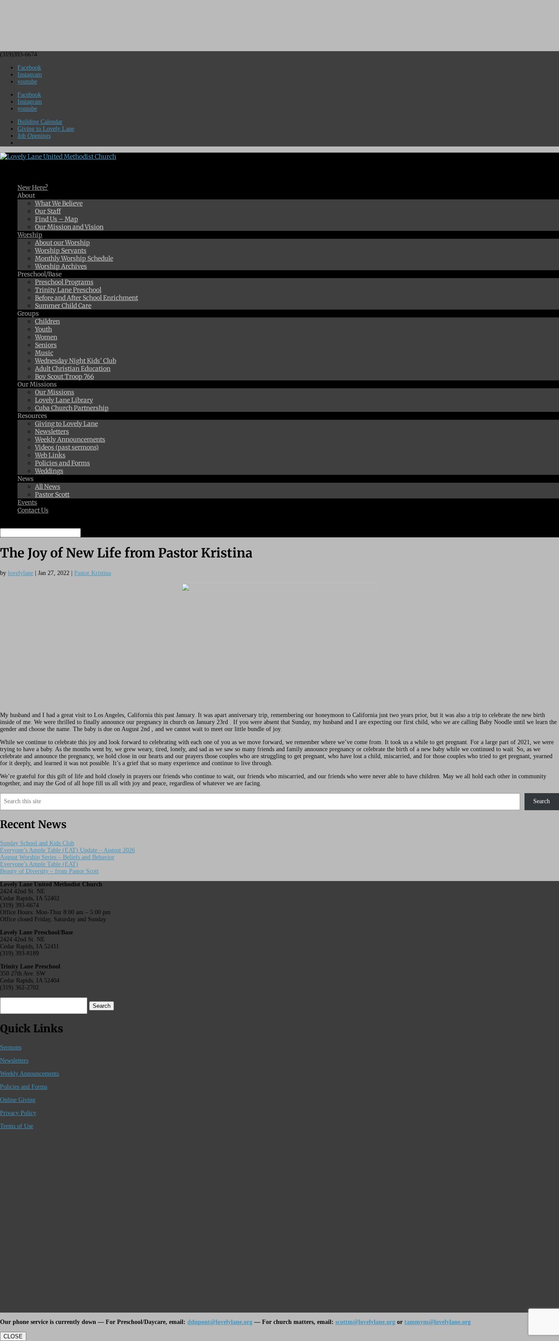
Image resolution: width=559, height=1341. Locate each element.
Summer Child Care (63, 306)
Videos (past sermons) (67, 447)
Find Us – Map (56, 219)
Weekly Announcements (70, 439)
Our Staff (48, 211)
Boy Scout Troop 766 (64, 376)
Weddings (49, 471)
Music (44, 353)
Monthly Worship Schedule (74, 258)
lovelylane (20, 573)
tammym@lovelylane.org (437, 1322)
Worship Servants (60, 250)
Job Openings (34, 135)
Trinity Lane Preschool (68, 290)
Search (541, 801)
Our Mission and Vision (69, 227)
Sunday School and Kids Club (37, 843)
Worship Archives (61, 266)
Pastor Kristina (92, 573)
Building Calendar (39, 121)
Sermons (10, 1047)
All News (47, 487)
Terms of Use (16, 1126)
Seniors (46, 345)
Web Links (50, 455)
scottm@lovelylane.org (365, 1322)
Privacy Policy (18, 1113)
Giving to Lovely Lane (45, 128)
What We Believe (59, 203)
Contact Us (32, 510)
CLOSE (13, 1336)
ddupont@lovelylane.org (219, 1322)
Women (46, 337)
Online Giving (17, 1100)
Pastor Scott (52, 494)
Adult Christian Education (72, 369)
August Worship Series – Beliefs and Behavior (57, 857)
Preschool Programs (64, 282)
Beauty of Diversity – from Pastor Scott (49, 871)
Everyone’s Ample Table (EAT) (39, 864)
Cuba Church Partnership (72, 408)
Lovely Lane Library (64, 400)
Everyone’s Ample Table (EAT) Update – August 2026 (67, 850)
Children (47, 321)
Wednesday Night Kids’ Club (75, 361)
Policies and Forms (62, 463)
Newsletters (52, 431)
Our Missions (54, 392)
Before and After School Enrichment (86, 298)
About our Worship (62, 243)
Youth (43, 329)
